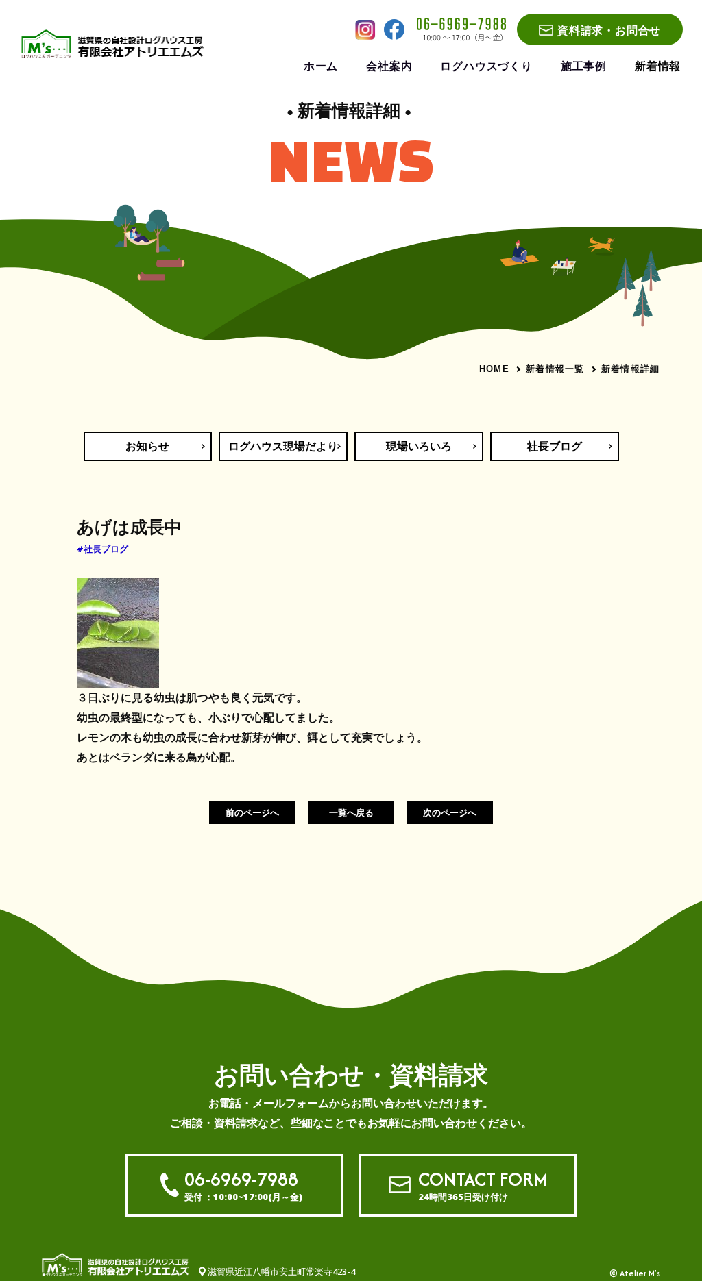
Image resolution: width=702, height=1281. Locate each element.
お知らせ (147, 445)
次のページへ (449, 812)
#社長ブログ (102, 549)
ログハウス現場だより (283, 445)
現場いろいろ (419, 445)
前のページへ (252, 812)
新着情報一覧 (555, 368)
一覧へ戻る (351, 812)
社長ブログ (554, 445)
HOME (494, 369)
